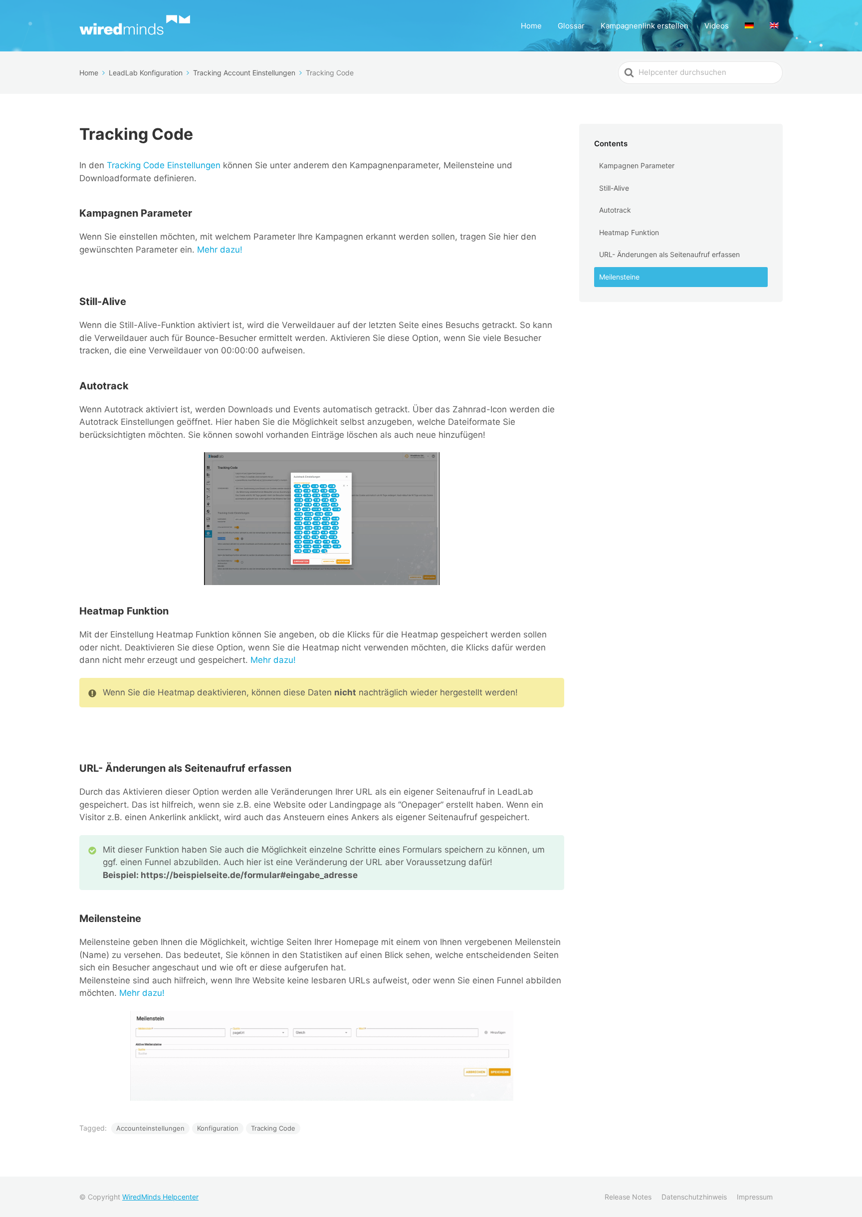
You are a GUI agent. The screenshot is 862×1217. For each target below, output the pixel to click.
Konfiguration (217, 1128)
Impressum (755, 1197)
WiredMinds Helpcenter (160, 1197)
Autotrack (615, 210)
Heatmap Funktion (629, 232)
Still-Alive (614, 188)
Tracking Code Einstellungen (163, 165)
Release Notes (628, 1197)
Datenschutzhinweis (694, 1197)
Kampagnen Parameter (636, 165)
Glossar (571, 25)
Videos (716, 25)
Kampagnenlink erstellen (644, 25)
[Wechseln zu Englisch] (774, 25)
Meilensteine (619, 277)
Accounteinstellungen (150, 1128)
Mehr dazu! (219, 250)
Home (531, 25)
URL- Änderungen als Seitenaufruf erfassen (669, 254)
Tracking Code (273, 1128)
